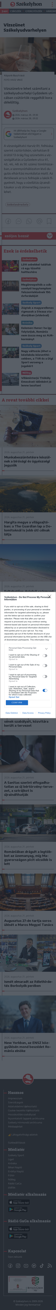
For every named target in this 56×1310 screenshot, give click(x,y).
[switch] (45, 655)
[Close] (50, 597)
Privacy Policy (44, 713)
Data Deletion (12, 713)
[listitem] (28, 649)
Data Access (28, 713)
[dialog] (28, 655)
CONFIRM (17, 703)
